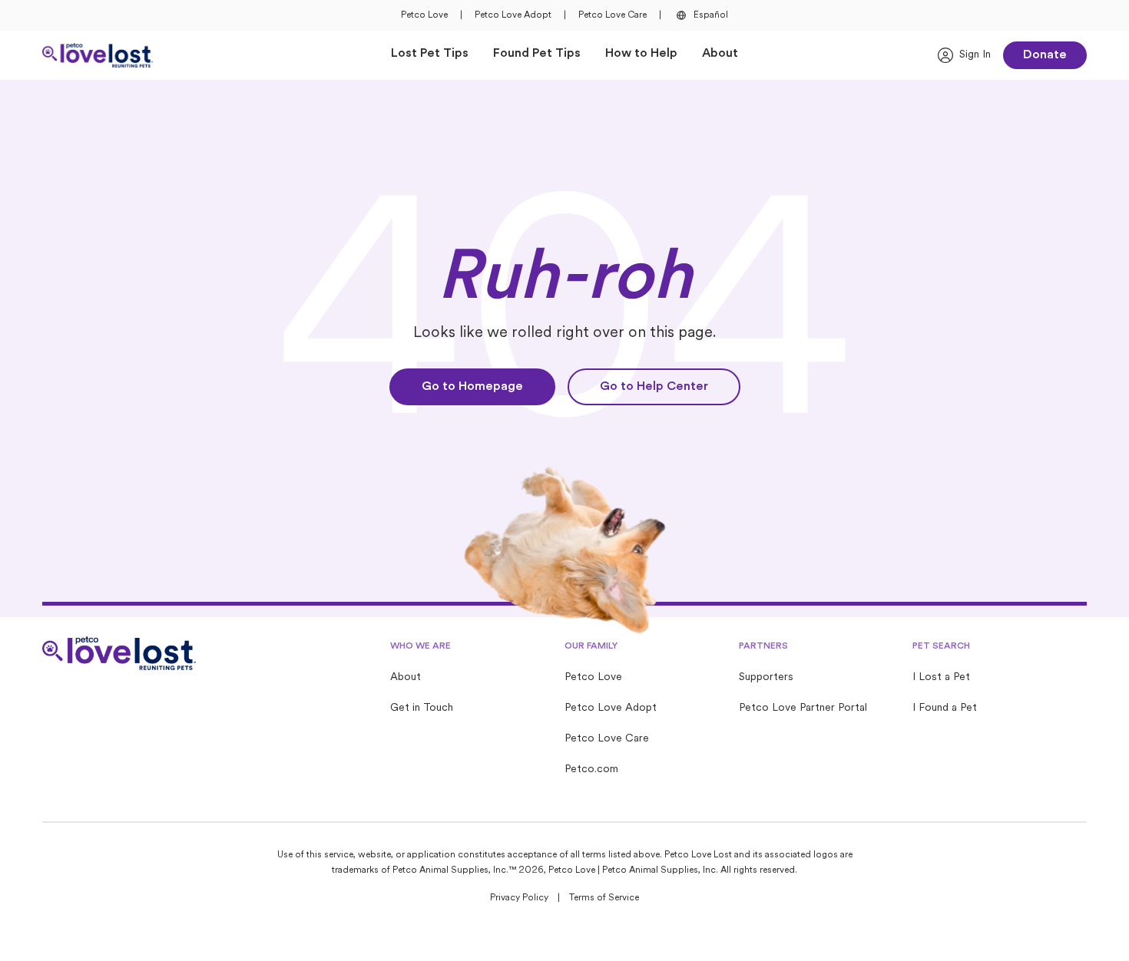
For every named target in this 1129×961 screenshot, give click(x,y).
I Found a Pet (944, 708)
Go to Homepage (472, 387)
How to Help (641, 54)
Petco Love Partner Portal (803, 708)
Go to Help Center (654, 387)
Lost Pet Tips (429, 54)
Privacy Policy (519, 898)
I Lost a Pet (941, 677)
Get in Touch (421, 708)
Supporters (766, 677)
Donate (1045, 55)
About (720, 54)
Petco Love (424, 15)
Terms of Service (604, 898)
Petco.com (591, 769)
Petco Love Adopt (513, 15)
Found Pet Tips (537, 54)
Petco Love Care (612, 15)
